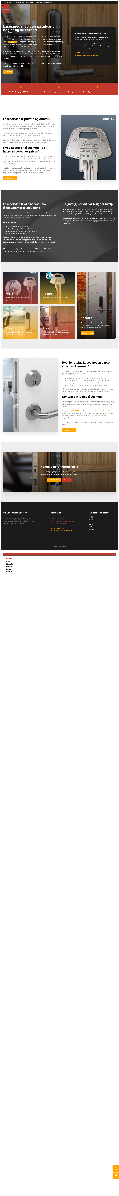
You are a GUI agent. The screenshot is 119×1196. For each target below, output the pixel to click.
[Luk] (59, 554)
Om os (7, 17)
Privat (7, 33)
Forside (6, 12)
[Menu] (5, 6)
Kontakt (7, 38)
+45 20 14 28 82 (9, 2)
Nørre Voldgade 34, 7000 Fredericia (25, 2)
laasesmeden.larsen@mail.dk (44, 2)
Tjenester (8, 23)
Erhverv (7, 28)
